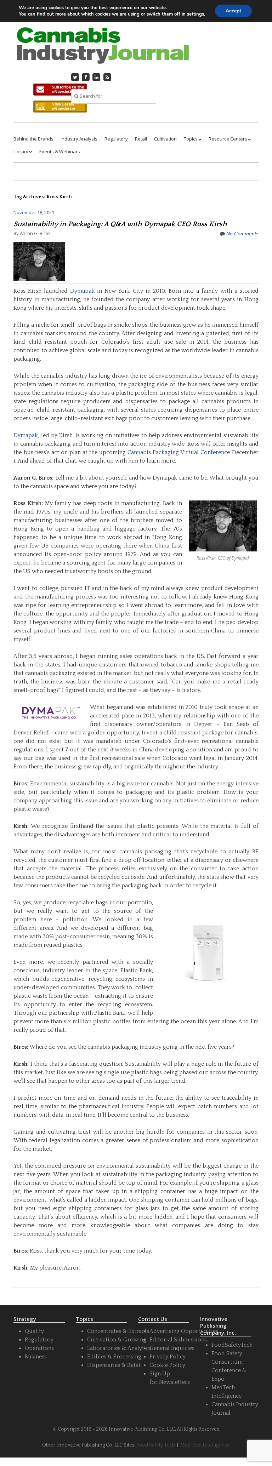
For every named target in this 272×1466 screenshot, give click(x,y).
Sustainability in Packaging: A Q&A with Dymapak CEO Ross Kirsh (120, 224)
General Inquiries (171, 1348)
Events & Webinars (59, 151)
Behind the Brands (33, 139)
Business (36, 1356)
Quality (34, 1331)
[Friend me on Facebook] (85, 77)
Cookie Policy (167, 1365)
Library (20, 151)
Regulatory (116, 139)
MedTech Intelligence (205, 1445)
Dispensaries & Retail (114, 1365)
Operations (39, 1348)
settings (195, 14)
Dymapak (82, 291)
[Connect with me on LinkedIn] (96, 77)
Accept (233, 10)
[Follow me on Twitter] (75, 77)
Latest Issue (60, 106)
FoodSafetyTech (232, 1345)
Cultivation (165, 139)
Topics (191, 139)
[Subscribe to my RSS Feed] (107, 77)
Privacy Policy (167, 1356)
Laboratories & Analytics (119, 1348)
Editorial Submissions (178, 1339)
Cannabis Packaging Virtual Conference (179, 452)
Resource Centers (228, 139)
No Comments (242, 233)
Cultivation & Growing (116, 1339)
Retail (141, 139)
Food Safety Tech (155, 1445)
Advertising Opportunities (183, 1331)
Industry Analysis (79, 139)
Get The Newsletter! (60, 89)
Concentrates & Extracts (118, 1331)
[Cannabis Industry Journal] (102, 54)
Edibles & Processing (114, 1356)
